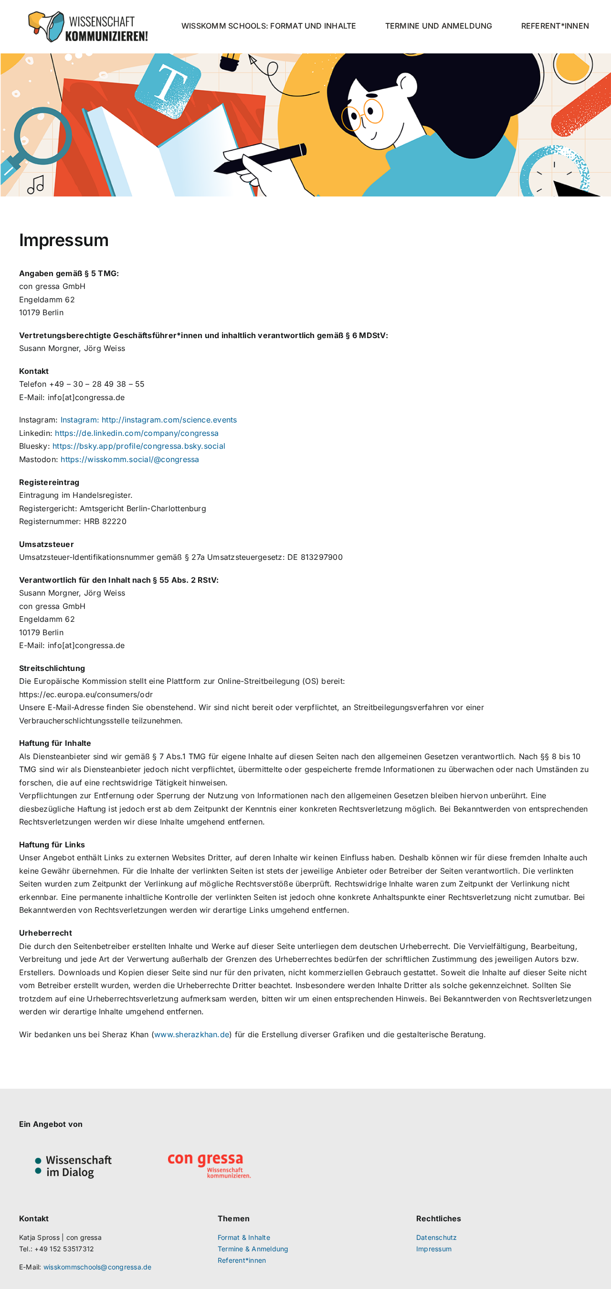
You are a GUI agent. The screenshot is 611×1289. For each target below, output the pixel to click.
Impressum (434, 1249)
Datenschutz (436, 1237)
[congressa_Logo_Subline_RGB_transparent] (209, 1158)
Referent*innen (242, 1260)
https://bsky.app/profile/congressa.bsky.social (139, 446)
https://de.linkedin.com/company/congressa (137, 433)
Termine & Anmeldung (253, 1249)
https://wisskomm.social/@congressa (130, 459)
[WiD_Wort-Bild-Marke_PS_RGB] (73, 1144)
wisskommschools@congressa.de (97, 1267)
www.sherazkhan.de (191, 1034)
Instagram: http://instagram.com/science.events (149, 419)
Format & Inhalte (244, 1237)
